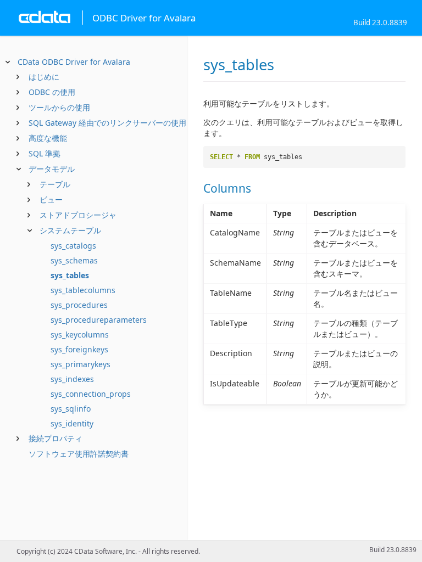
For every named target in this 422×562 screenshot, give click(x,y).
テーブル (55, 184)
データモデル (52, 169)
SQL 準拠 (44, 153)
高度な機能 (48, 138)
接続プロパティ (55, 438)
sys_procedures (79, 305)
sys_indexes (72, 379)
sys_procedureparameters (99, 319)
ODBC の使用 (52, 92)
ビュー (51, 199)
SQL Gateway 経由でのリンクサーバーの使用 (107, 122)
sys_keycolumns (80, 334)
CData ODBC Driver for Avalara (74, 62)
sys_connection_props (91, 394)
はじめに (44, 76)
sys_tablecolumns (83, 290)
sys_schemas (74, 260)
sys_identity (72, 423)
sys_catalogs (73, 245)
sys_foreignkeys (79, 349)
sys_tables (70, 275)
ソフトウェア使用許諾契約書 (79, 453)
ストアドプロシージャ (78, 215)
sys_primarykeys (80, 364)
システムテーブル (70, 230)
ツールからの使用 (59, 107)
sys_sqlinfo (71, 408)
